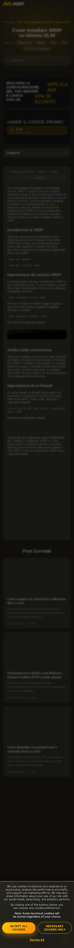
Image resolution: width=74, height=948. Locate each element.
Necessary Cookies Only (55, 927)
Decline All (37, 940)
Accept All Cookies (19, 927)
